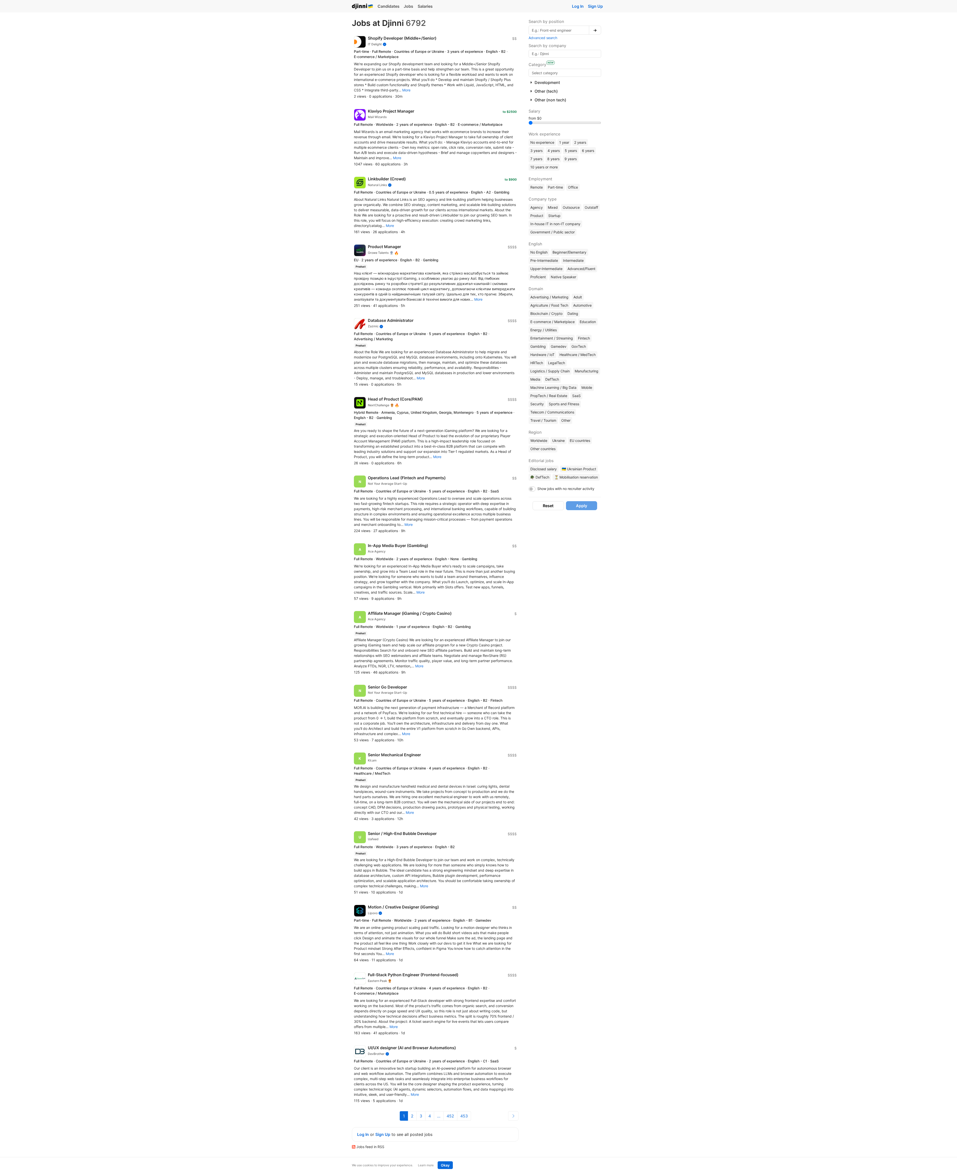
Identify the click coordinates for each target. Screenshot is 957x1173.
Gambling (538, 346)
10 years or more (544, 167)
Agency (536, 207)
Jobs (408, 6)
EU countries (580, 440)
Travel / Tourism (543, 420)
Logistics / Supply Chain (550, 371)
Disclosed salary (543, 469)
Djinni (362, 6)
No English (539, 252)
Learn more (426, 1165)
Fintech (584, 338)
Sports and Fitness (564, 404)
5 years (571, 150)
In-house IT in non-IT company (555, 224)
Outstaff (591, 207)
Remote (536, 187)
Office (573, 187)
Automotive (582, 305)
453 (464, 1115)
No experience (542, 142)
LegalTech (556, 363)
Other (565, 420)
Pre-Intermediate (544, 260)
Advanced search (543, 38)
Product (536, 215)
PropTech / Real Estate (548, 396)
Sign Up (595, 6)
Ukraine (558, 440)
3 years (536, 150)
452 (450, 1115)
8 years (553, 159)
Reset (548, 505)
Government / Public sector (552, 232)
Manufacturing (586, 371)
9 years (570, 159)
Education (588, 322)
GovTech (578, 346)
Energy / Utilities (543, 330)
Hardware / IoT (542, 354)
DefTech (552, 379)
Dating (572, 313)
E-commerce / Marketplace (552, 322)
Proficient (538, 277)
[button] (406, 90)
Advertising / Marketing (549, 297)
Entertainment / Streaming (551, 338)
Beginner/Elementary (569, 252)
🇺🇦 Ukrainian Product (579, 469)
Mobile (586, 387)
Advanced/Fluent (581, 269)
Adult (577, 297)
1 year (564, 142)
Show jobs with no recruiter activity (565, 488)
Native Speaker (563, 277)
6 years (588, 150)
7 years (536, 159)
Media (535, 379)
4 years (554, 150)
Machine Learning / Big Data (553, 387)
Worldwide (538, 440)
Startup (554, 215)
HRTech (536, 363)
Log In (578, 6)
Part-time (555, 187)
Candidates (388, 6)
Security (537, 404)
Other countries (543, 449)
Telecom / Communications (552, 412)
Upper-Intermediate (546, 269)
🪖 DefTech (539, 477)
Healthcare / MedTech (577, 354)
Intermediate (573, 260)
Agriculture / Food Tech (549, 305)
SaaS (576, 396)
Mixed (553, 207)
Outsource (571, 207)
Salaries (425, 6)
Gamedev (558, 346)
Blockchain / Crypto (546, 313)
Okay (445, 1165)
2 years (580, 142)
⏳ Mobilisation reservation (576, 477)
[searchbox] (565, 73)
